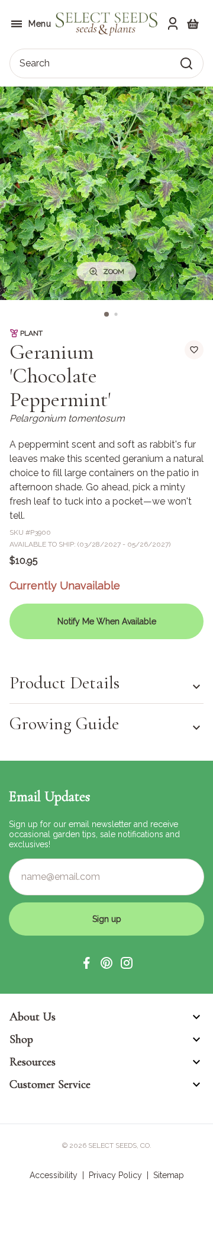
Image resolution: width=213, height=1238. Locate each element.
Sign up (106, 919)
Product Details (64, 683)
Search (35, 63)
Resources (32, 1062)
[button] (86, 963)
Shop (21, 1039)
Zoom (113, 271)
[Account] (173, 24)
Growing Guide (64, 724)
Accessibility (54, 1175)
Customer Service (50, 1084)
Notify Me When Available (106, 621)
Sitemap (168, 1175)
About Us (32, 1017)
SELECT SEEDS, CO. (119, 1145)
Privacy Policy (115, 1175)
